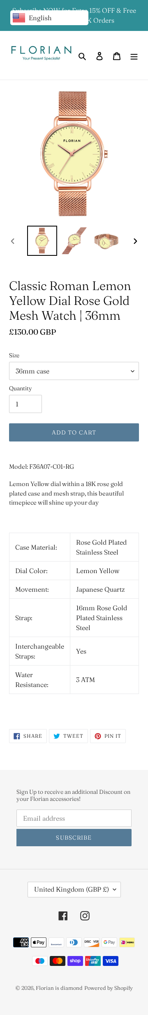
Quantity (20, 388)
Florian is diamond (59, 987)
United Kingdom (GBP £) (71, 889)
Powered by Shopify (108, 987)
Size (14, 355)
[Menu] (134, 55)
